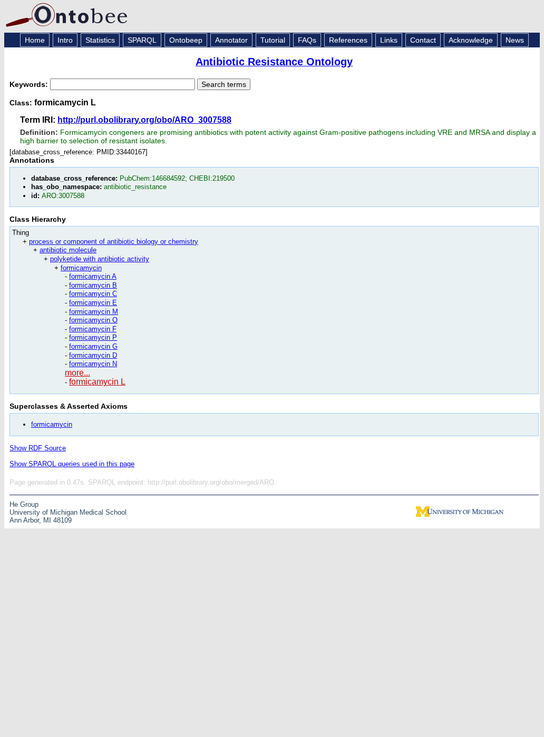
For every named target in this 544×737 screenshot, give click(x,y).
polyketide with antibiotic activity (99, 259)
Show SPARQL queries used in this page (71, 464)
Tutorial (272, 40)
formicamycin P (93, 337)
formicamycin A (92, 276)
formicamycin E (93, 303)
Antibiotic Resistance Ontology (274, 61)
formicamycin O (93, 320)
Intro (65, 40)
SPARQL (142, 40)
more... (77, 372)
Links (388, 40)
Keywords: (29, 84)
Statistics (100, 40)
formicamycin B (93, 285)
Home (35, 40)
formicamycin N (93, 364)
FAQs (307, 40)
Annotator (231, 40)
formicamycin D (93, 355)
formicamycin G (93, 346)
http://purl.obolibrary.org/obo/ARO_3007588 (144, 119)
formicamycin (81, 268)
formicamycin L (97, 381)
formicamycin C (93, 294)
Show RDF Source (37, 448)
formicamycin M (93, 312)
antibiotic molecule (68, 250)
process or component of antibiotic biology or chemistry (113, 241)
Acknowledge (471, 40)
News (515, 40)
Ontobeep (185, 40)
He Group (23, 504)
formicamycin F (92, 329)
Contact (423, 40)
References (348, 40)
